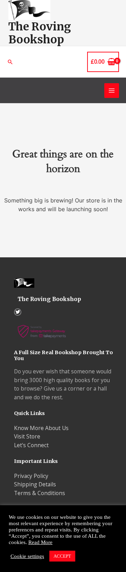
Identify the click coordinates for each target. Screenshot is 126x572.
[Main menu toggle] (111, 90)
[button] (10, 62)
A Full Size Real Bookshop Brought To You (63, 355)
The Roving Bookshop (39, 33)
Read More (40, 542)
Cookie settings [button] (27, 556)
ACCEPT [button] (62, 556)
